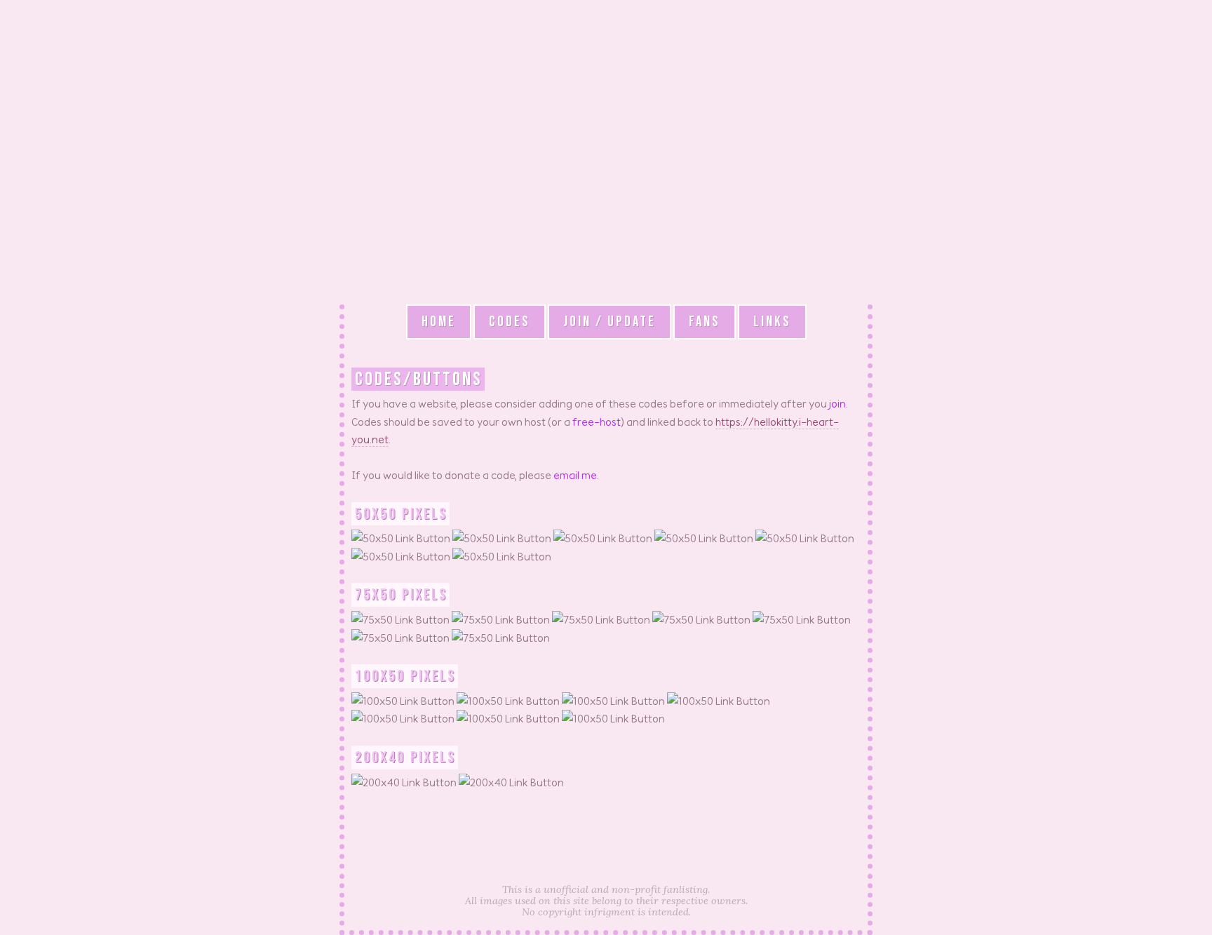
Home (439, 321)
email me (575, 475)
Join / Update (609, 321)
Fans (704, 321)
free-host (596, 422)
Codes (509, 321)
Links (772, 321)
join (837, 403)
